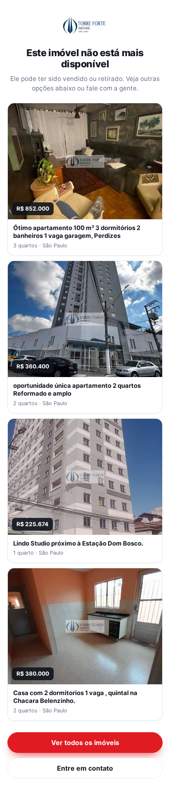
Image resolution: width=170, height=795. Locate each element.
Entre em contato (85, 768)
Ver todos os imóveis (85, 742)
